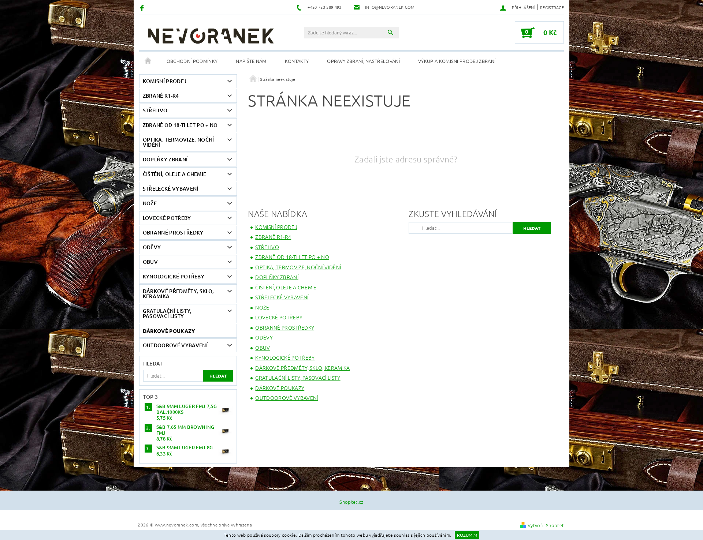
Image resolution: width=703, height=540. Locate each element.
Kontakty (297, 60)
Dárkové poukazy (169, 330)
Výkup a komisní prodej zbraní (456, 60)
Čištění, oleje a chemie (174, 173)
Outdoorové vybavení (175, 345)
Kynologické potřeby (173, 276)
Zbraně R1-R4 (161, 95)
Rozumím (467, 535)
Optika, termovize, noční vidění (178, 142)
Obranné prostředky (173, 232)
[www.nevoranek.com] (210, 36)
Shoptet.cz (351, 501)
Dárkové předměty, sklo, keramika (178, 294)
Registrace (552, 7)
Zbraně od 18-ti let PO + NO (180, 124)
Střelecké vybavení (170, 188)
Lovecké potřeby (167, 217)
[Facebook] (143, 7)
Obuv (150, 261)
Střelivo (155, 110)
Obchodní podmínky (192, 60)
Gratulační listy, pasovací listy (167, 313)
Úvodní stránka (148, 61)
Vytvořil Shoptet (546, 525)
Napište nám (251, 60)
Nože (150, 203)
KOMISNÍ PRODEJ (164, 81)
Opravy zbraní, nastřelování (363, 60)
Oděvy (152, 247)
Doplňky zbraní (165, 159)
